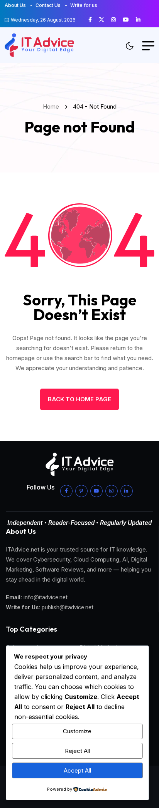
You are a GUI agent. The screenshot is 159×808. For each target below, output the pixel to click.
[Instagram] (111, 491)
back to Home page (79, 399)
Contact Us (48, 5)
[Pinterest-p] (81, 491)
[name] (93, 20)
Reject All (77, 750)
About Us (15, 5)
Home (52, 106)
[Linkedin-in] (126, 491)
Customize (77, 731)
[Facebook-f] (66, 491)
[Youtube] (96, 491)
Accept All (77, 770)
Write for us (83, 5)
